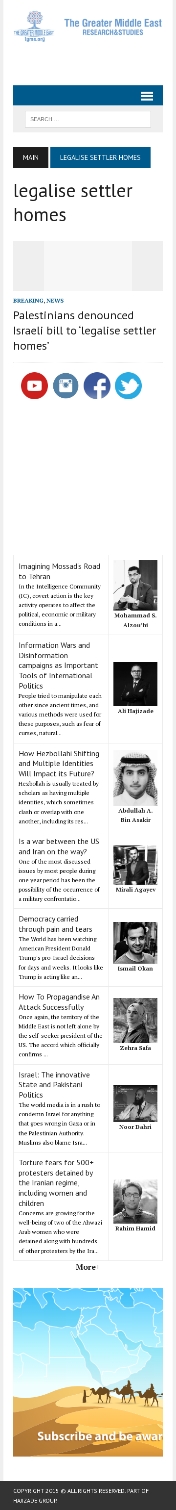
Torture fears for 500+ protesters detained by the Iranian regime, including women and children (56, 1182)
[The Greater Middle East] (88, 26)
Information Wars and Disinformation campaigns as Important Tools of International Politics (58, 665)
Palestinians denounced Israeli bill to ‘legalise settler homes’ (84, 330)
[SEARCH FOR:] (88, 118)
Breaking (28, 300)
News (55, 300)
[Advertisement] (94, 60)
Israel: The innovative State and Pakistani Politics (54, 1085)
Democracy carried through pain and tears (55, 924)
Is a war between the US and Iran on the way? (59, 846)
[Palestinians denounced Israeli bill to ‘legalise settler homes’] (88, 284)
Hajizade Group (34, 1500)
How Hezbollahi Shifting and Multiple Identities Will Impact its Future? (59, 763)
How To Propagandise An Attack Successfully (59, 1002)
